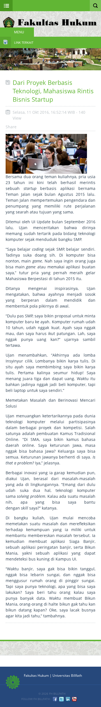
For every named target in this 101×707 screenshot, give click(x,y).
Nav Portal (6, 5)
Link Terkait (23, 42)
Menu (19, 32)
